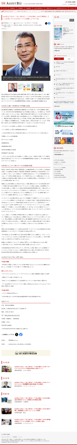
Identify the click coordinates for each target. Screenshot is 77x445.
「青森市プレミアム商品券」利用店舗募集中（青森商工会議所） (65, 63)
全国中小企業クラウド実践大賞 (11, 25)
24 (58, 58)
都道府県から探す (60, 11)
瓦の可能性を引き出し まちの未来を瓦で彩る (65, 93)
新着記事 (12, 8)
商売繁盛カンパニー (8, 23)
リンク (20, 436)
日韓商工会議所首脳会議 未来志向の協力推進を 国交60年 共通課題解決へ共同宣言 (65, 102)
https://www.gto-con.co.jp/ (12, 315)
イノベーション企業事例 (60, 167)
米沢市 (9, 26)
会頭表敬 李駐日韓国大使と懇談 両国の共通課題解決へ (65, 89)
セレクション (62, 8)
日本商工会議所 (6, 434)
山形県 (5, 26)
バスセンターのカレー (60, 97)
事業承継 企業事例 (59, 169)
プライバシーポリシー (6, 436)
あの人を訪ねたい (38, 8)
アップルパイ (28, 11)
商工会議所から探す (50, 11)
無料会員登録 (72, 4)
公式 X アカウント (59, 164)
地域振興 (28, 8)
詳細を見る (57, 39)
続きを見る (57, 106)
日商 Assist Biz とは (70, 11)
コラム (72, 8)
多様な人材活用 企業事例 (60, 177)
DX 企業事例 (58, 171)
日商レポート (50, 8)
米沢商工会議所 (38, 25)
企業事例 (20, 8)
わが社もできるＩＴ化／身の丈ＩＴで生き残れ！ (27, 23)
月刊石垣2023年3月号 (28, 25)
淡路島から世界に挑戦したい (17, 11)
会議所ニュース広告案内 (60, 162)
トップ (5, 8)
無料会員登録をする (59, 154)
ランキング (8, 11)
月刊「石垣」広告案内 (59, 160)
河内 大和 (58, 66)
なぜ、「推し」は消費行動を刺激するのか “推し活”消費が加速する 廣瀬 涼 (65, 84)
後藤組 (20, 25)
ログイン (66, 4)
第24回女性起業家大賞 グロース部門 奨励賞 (43, 11)
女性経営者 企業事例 (59, 175)
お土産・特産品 (58, 173)
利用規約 (15, 436)
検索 (71, 20)
